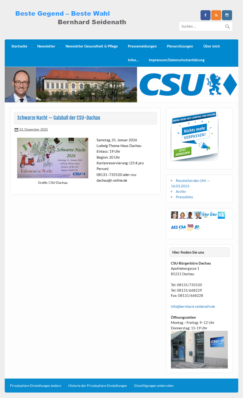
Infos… (133, 60)
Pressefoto (184, 197)
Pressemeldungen (142, 46)
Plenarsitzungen (180, 46)
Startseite (19, 46)
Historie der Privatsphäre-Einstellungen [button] (97, 385)
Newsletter (46, 46)
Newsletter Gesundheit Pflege (91, 46)
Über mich (211, 46)
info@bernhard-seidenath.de (193, 306)
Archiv (181, 191)
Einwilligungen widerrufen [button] (153, 385)
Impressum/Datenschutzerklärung (177, 60)
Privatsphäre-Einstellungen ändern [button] (35, 385)
